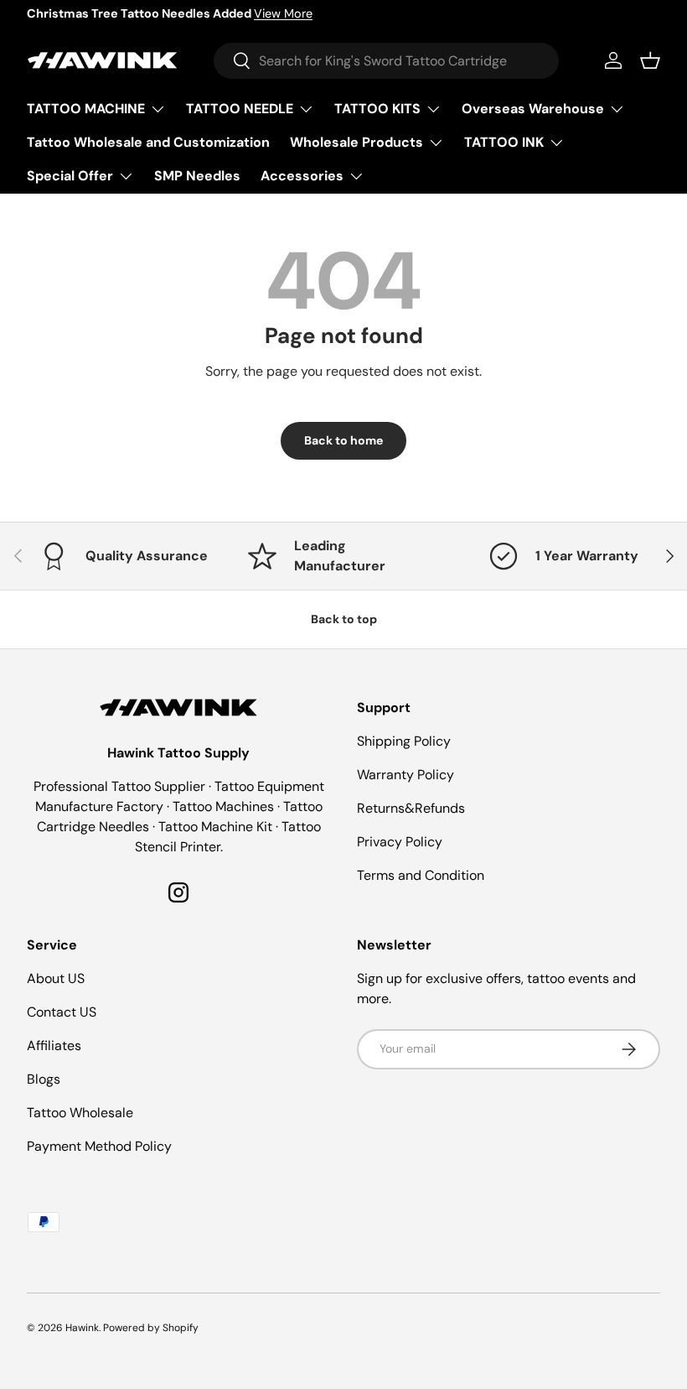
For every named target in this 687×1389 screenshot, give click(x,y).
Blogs (43, 1079)
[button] (650, 60)
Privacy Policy (399, 842)
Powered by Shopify (151, 1327)
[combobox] (386, 61)
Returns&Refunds (411, 808)
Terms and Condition (420, 875)
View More (283, 13)
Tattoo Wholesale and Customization (148, 142)
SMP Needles (197, 176)
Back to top (344, 619)
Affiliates (54, 1045)
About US (56, 978)
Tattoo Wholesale (80, 1112)
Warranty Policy (405, 774)
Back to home (343, 440)
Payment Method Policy (99, 1146)
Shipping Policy (404, 741)
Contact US (61, 1012)
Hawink (82, 1327)
